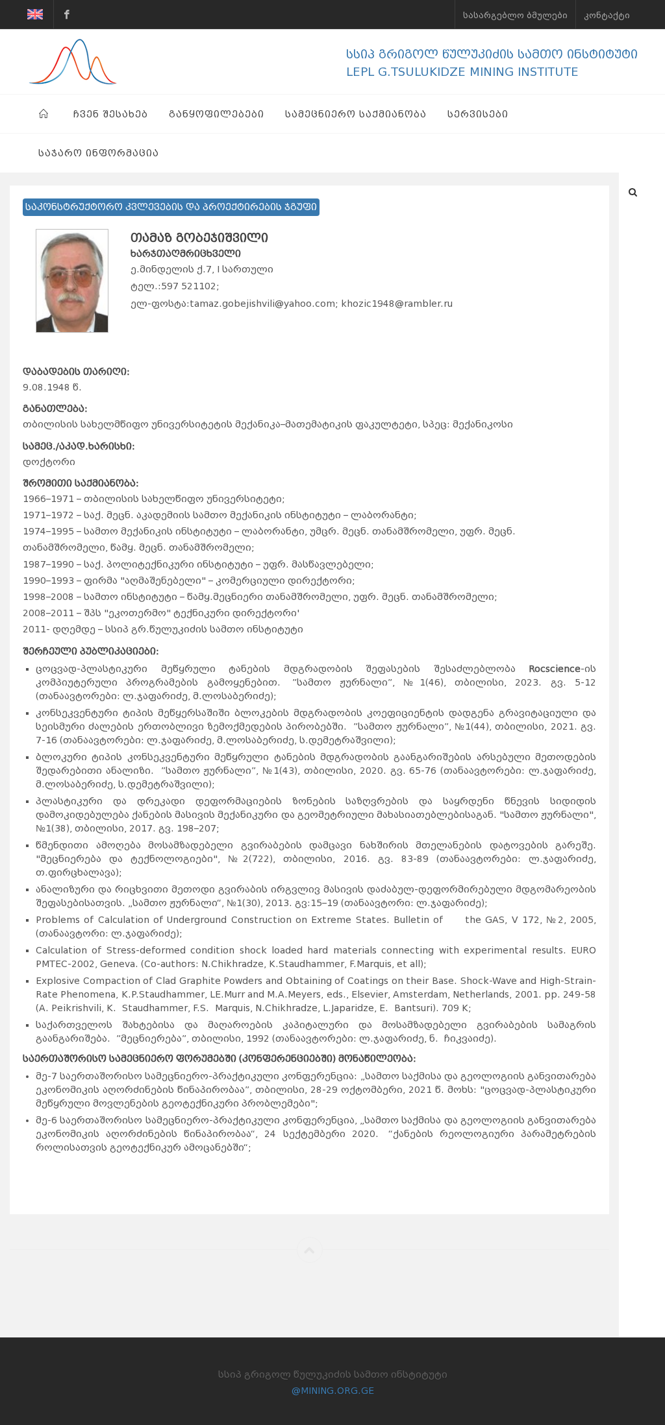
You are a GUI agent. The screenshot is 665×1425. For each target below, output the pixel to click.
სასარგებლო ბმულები (515, 15)
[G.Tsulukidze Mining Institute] (67, 14)
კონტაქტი (607, 15)
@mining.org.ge (333, 1390)
